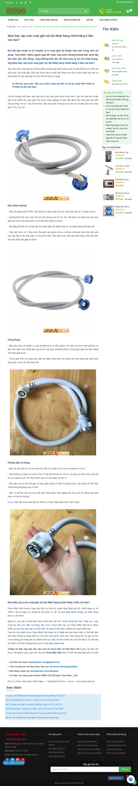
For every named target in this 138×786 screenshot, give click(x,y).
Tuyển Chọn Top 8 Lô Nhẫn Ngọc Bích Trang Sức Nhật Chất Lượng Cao (36, 713)
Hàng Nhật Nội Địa (49, 20)
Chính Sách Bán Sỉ (56, 752)
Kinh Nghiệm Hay (72, 20)
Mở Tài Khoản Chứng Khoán (90, 753)
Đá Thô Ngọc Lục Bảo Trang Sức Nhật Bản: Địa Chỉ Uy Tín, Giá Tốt (34, 704)
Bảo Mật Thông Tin (57, 749)
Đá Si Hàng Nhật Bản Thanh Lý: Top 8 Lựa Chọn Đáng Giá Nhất (32, 700)
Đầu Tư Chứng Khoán (116, 753)
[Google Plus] (26, 3)
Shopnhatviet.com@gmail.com (24, 755)
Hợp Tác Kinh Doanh (115, 741)
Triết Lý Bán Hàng (114, 749)
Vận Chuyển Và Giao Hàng (89, 749)
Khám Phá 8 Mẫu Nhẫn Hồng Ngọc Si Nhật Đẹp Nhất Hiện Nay (32, 718)
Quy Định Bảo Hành (57, 756)
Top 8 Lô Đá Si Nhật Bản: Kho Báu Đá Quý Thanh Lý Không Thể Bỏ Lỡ (35, 696)
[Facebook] (17, 3)
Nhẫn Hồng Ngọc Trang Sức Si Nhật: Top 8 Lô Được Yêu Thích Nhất (34, 709)
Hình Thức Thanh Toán (88, 745)
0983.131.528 (113, 12)
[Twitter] (21, 3)
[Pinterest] (30, 3)
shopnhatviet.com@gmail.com (44, 662)
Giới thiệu (29, 20)
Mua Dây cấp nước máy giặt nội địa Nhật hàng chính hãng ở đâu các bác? (54, 63)
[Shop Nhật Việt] (16, 11)
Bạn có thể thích (111, 147)
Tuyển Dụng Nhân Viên (116, 745)
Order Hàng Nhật (125, 2)
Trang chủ (13, 20)
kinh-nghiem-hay (25, 27)
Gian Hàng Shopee (108, 20)
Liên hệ (89, 20)
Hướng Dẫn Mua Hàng (87, 741)
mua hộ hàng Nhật (52, 649)
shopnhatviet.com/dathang (44, 671)
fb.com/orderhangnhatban (63, 666)
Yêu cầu (124, 769)
